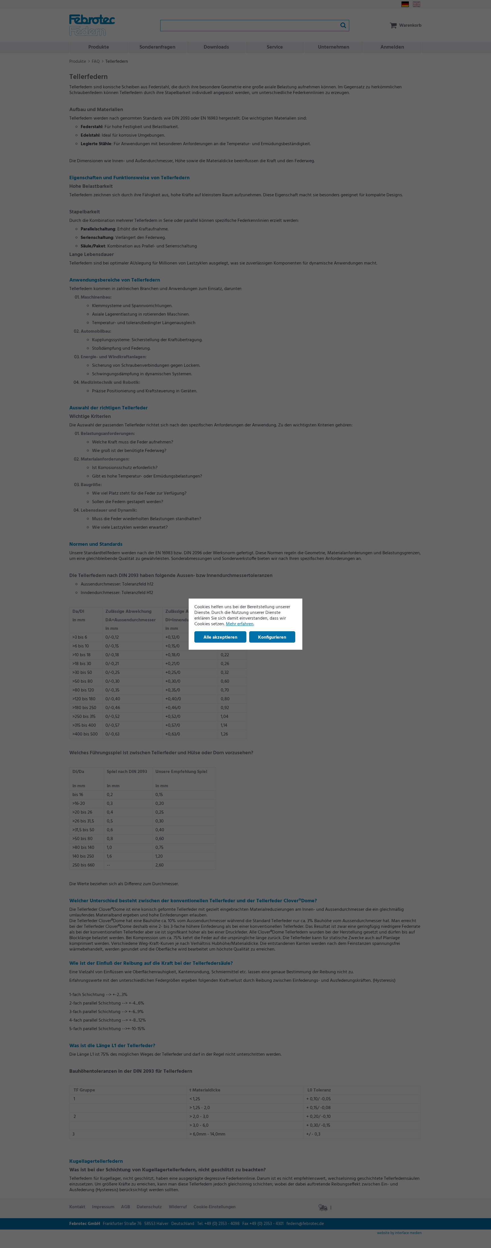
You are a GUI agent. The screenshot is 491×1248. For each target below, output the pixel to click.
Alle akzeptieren (220, 637)
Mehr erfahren (239, 624)
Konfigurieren (272, 637)
